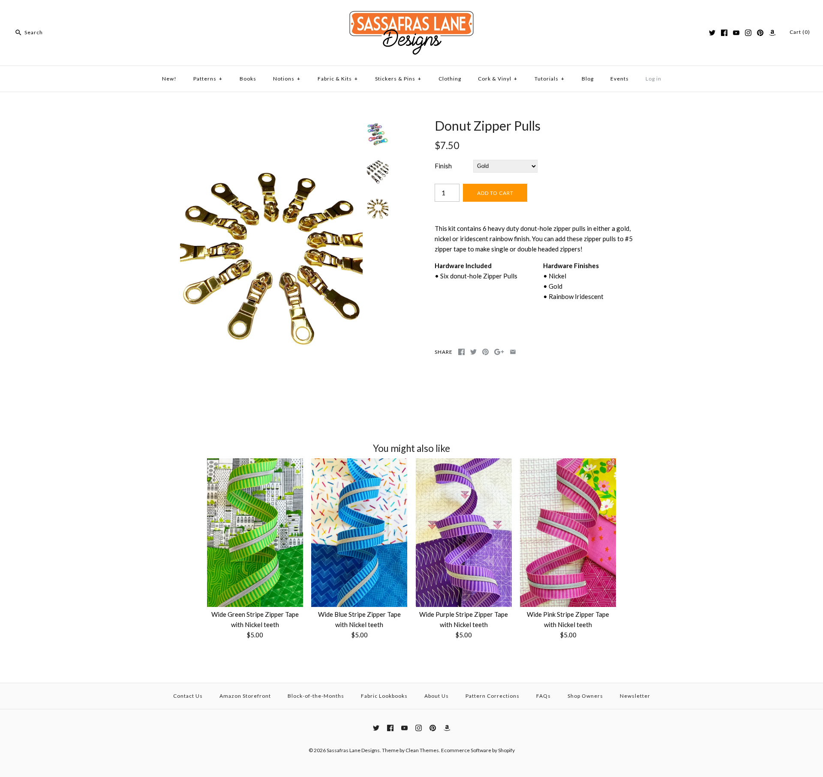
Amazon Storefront (245, 696)
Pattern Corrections (493, 696)
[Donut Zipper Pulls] (271, 123)
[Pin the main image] (485, 352)
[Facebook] (724, 33)
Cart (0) (800, 32)
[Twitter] (712, 33)
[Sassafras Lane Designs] (411, 14)
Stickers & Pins (398, 78)
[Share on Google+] (499, 352)
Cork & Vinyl (497, 78)
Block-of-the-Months (316, 696)
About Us (436, 696)
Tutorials (550, 78)
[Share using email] (513, 352)
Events (619, 78)
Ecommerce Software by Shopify (478, 750)
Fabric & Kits (338, 78)
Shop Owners (585, 696)
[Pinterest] (760, 33)
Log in (653, 78)
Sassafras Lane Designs (353, 750)
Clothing (450, 78)
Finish (443, 166)
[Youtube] (736, 33)
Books (248, 78)
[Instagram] (748, 33)
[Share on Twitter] (473, 352)
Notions (286, 78)
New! (169, 78)
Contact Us (188, 696)
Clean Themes (422, 750)
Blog (588, 78)
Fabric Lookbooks (384, 696)
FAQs (543, 696)
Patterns (207, 78)
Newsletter (635, 696)
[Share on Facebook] (461, 352)
